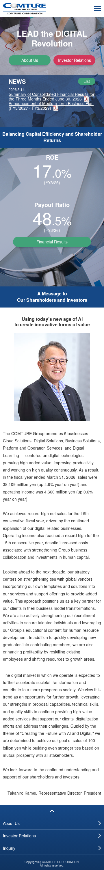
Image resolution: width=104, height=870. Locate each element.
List (86, 81)
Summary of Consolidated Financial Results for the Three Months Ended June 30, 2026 (51, 96)
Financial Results (52, 242)
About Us (29, 60)
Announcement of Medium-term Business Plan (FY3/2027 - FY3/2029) (51, 105)
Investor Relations (74, 60)
